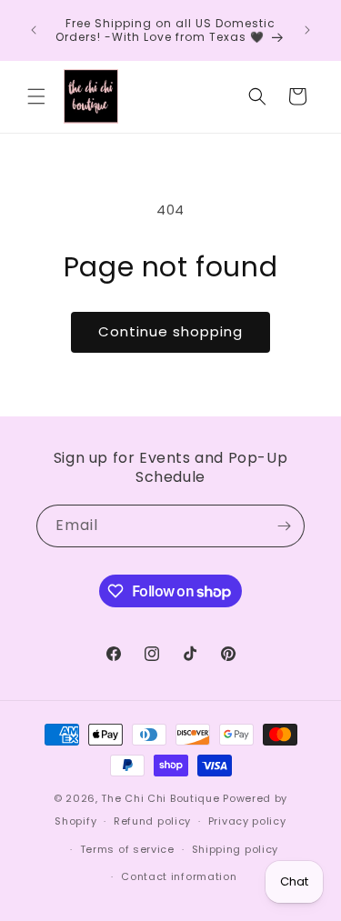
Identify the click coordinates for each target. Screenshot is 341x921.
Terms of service (127, 849)
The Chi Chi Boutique (160, 798)
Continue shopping (170, 331)
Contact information (178, 876)
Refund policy (152, 821)
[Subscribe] (284, 526)
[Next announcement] (307, 30)
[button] (36, 96)
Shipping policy (235, 849)
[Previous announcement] (34, 30)
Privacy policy (247, 821)
